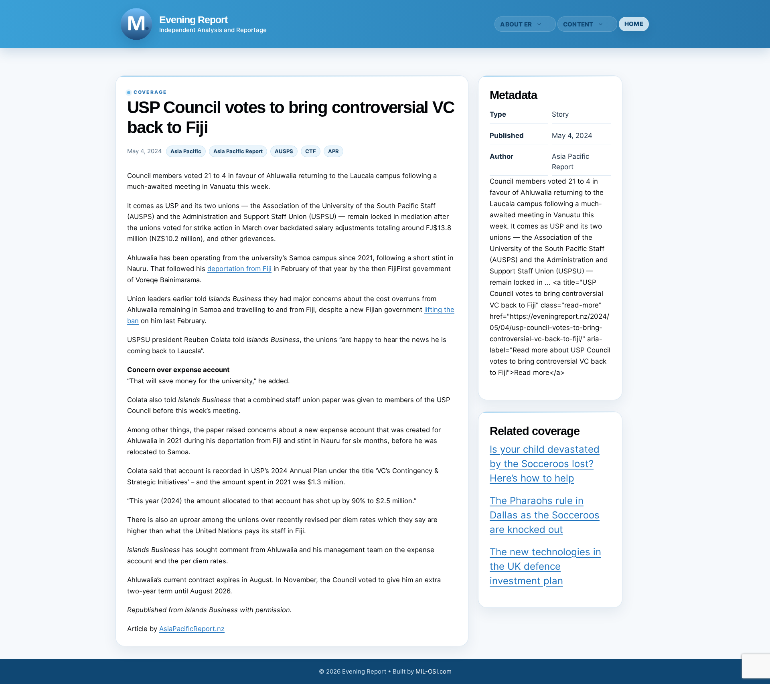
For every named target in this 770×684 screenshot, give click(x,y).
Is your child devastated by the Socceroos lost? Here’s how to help (545, 463)
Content (578, 24)
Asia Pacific (185, 151)
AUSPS (284, 151)
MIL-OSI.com (433, 671)
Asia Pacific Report (238, 151)
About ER (516, 24)
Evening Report (193, 19)
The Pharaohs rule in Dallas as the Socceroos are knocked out (545, 515)
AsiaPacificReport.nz (192, 629)
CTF (310, 151)
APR (333, 151)
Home (633, 24)
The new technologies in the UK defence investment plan (545, 566)
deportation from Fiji (239, 269)
